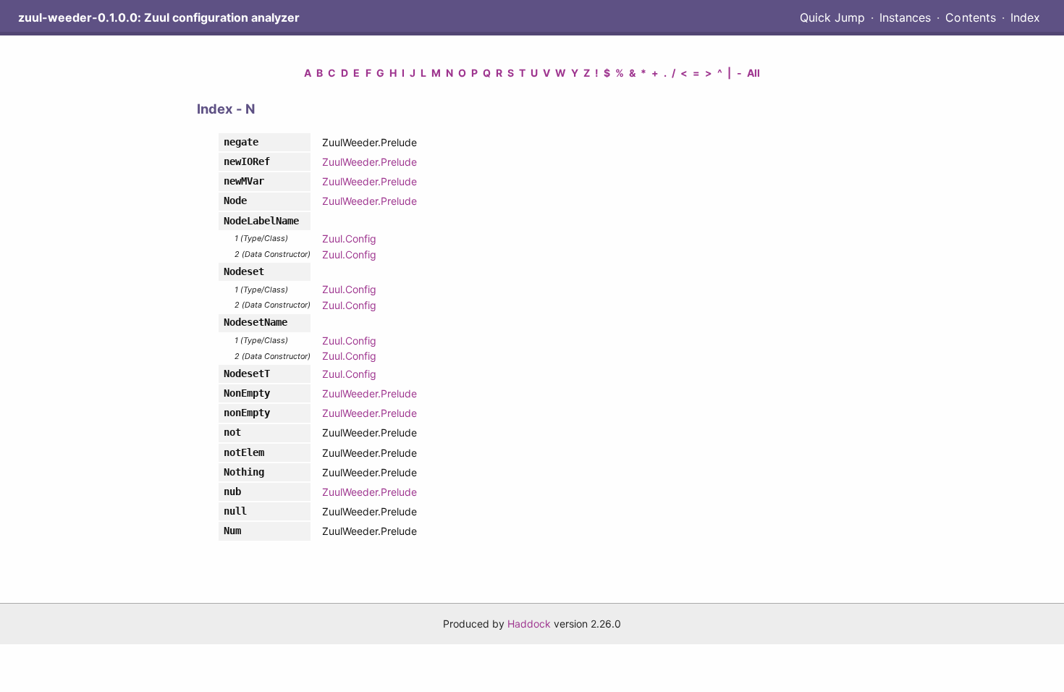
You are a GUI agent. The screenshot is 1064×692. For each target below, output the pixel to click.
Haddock (529, 623)
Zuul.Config (349, 238)
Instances (905, 17)
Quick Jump (832, 17)
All (753, 73)
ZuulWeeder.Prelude (369, 162)
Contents (970, 17)
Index (1025, 17)
